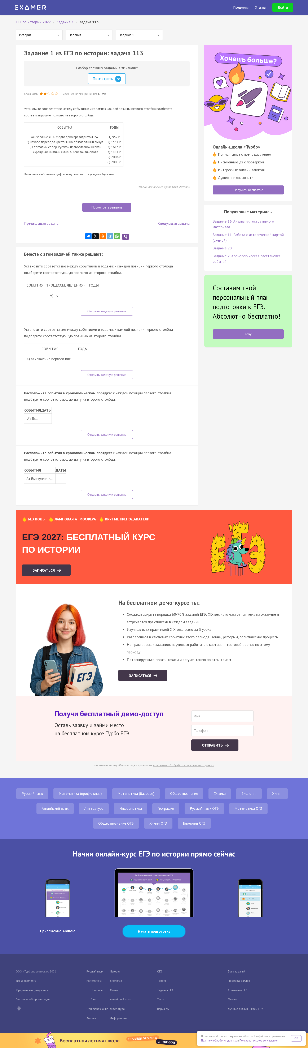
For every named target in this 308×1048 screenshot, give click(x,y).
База (94, 999)
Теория (162, 981)
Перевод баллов (239, 981)
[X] (95, 236)
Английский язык (55, 808)
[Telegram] (110, 236)
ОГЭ (159, 971)
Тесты (160, 999)
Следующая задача (174, 223)
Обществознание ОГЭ (116, 823)
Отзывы (233, 999)
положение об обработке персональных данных (183, 765)
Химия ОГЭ (158, 823)
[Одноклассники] (103, 236)
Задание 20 (222, 248)
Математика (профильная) (80, 793)
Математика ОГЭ (248, 808)
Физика (220, 793)
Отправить (213, 745)
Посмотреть (103, 78)
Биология (248, 793)
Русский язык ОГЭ (204, 808)
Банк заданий (236, 971)
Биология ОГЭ (194, 823)
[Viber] (125, 237)
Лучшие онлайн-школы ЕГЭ (245, 1009)
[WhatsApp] (117, 236)
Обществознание (184, 793)
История (115, 971)
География (166, 808)
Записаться (44, 570)
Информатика (130, 808)
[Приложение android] (19, 1009)
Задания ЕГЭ (165, 990)
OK (296, 1038)
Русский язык (32, 793)
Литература (94, 808)
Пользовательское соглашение (258, 1040)
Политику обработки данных (219, 1040)
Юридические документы (32, 990)
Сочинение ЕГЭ (237, 990)
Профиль (96, 990)
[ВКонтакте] (88, 236)
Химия (277, 793)
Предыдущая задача (41, 223)
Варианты (163, 1009)
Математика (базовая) (136, 793)
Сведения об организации (33, 999)
